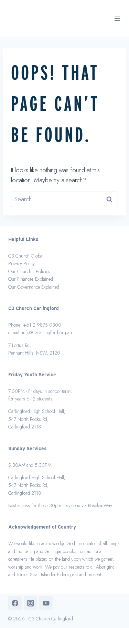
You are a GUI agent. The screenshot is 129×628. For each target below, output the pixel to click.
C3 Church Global (25, 255)
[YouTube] (46, 603)
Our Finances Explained (30, 279)
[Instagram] (30, 603)
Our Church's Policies (29, 271)
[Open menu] (117, 18)
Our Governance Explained (33, 286)
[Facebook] (15, 603)
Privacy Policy (21, 263)
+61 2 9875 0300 (42, 324)
